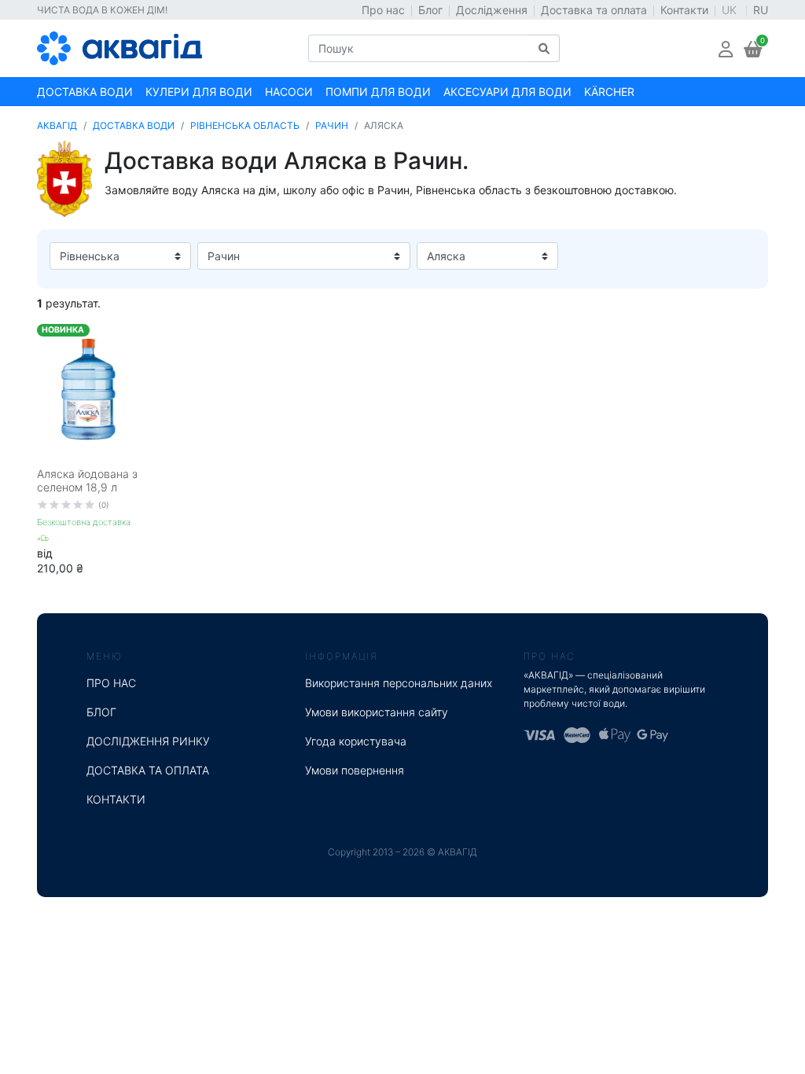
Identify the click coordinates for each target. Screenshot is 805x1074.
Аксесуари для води (507, 91)
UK (731, 10)
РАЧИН (331, 125)
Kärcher (609, 91)
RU (760, 10)
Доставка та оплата (594, 10)
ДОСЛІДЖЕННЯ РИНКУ (148, 741)
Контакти (684, 10)
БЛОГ (101, 712)
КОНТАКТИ (115, 799)
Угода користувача (355, 741)
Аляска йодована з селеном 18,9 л (87, 480)
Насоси (289, 91)
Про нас (383, 10)
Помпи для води (378, 91)
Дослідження (491, 10)
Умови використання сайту (376, 712)
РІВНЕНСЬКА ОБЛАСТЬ (245, 125)
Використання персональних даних (398, 683)
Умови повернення (354, 770)
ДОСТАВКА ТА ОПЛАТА (147, 770)
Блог (430, 10)
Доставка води (85, 91)
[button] (725, 48)
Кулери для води (198, 91)
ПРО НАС (111, 683)
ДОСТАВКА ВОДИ (134, 125)
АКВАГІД (57, 125)
